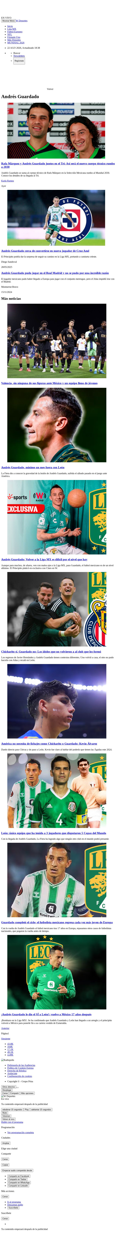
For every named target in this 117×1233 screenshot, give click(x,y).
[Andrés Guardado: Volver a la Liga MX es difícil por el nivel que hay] (56, 553)
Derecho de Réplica (16, 1070)
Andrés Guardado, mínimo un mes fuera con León (32, 467)
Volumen (6, 1116)
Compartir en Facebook (19, 1176)
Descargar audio (15, 1204)
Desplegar (6, 1090)
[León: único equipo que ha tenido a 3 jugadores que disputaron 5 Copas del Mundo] (56, 827)
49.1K (10, 1052)
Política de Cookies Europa (20, 1068)
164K (10, 1046)
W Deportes (21, 20)
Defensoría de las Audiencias (21, 1065)
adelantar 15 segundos (41, 1109)
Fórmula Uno (13, 37)
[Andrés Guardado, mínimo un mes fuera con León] (56, 461)
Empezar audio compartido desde (17, 1170)
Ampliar (5, 1143)
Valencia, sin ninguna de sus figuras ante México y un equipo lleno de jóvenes (49, 383)
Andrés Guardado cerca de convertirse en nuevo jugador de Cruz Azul (45, 250)
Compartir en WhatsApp (19, 1182)
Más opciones (27, 1093)
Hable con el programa (12, 1122)
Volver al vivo (8, 1119)
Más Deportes (14, 40)
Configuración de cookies (19, 1076)
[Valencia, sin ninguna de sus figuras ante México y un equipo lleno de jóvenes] (56, 377)
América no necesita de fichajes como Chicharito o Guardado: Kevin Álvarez (49, 743)
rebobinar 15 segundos (12, 1109)
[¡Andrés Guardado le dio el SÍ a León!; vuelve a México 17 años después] (56, 1008)
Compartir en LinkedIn (18, 1186)
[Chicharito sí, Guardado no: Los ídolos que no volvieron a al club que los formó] (56, 645)
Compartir (14, 1093)
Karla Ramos (7, 180)
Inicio (10, 26)
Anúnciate (12, 1073)
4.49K (10, 1055)
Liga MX (11, 29)
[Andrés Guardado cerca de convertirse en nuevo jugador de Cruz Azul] (56, 245)
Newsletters (19, 55)
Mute (4, 1113)
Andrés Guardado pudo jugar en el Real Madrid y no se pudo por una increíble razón (55, 273)
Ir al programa (14, 1202)
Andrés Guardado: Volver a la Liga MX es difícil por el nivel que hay (44, 559)
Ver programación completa (20, 1132)
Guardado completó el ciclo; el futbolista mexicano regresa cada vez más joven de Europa (57, 922)
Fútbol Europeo (14, 31)
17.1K (10, 1049)
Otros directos (8, 1087)
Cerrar (5, 1093)
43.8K (10, 1044)
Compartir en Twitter (17, 1179)
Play (27, 1109)
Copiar (5, 1165)
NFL (9, 34)
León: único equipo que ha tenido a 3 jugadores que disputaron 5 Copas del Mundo (53, 833)
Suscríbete (13, 1208)
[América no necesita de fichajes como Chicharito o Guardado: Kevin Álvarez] (56, 737)
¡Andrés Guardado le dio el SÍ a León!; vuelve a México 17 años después (46, 1014)
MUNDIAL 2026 (15, 42)
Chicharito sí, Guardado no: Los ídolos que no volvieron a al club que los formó (51, 651)
